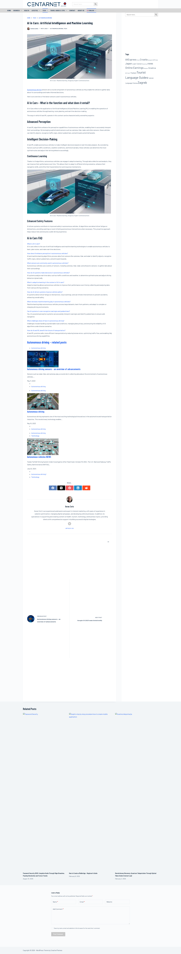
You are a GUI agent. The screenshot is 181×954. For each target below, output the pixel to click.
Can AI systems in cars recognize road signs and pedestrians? (48, 311)
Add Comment (58, 909)
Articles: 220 (70, 528)
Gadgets (150, 60)
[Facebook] (53, 488)
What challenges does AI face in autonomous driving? (45, 321)
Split (129, 73)
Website (109, 902)
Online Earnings (134, 67)
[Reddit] (86, 488)
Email (82, 902)
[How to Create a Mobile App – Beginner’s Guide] (90, 791)
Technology (35, 436)
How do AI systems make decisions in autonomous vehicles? (48, 273)
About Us (81, 10)
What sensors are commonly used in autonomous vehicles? (48, 263)
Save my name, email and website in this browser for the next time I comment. (77, 928)
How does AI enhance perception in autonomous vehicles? (47, 253)
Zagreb (142, 82)
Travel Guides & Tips (57, 10)
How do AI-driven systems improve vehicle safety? (45, 292)
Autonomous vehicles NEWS (39, 456)
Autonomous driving (56, 28)
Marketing (144, 64)
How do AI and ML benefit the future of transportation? (46, 330)
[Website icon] (69, 523)
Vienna (135, 83)
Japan (128, 63)
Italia (156, 60)
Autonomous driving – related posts (47, 342)
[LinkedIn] (78, 488)
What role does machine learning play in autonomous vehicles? (49, 302)
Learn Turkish (137, 64)
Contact (72, 10)
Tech (44, 10)
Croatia (144, 59)
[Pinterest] (70, 488)
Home (9, 10)
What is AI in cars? (33, 244)
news (150, 63)
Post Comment (58, 934)
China (138, 60)
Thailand (133, 73)
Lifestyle (35, 10)
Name (55, 902)
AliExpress (130, 59)
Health (26, 10)
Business (16, 10)
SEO (126, 73)
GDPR (153, 60)
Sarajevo (146, 68)
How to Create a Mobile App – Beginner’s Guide (83, 873)
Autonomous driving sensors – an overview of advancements (53, 369)
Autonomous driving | (38, 474)
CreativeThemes (56, 950)
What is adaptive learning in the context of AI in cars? (45, 282)
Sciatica (152, 68)
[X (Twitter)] (61, 488)
